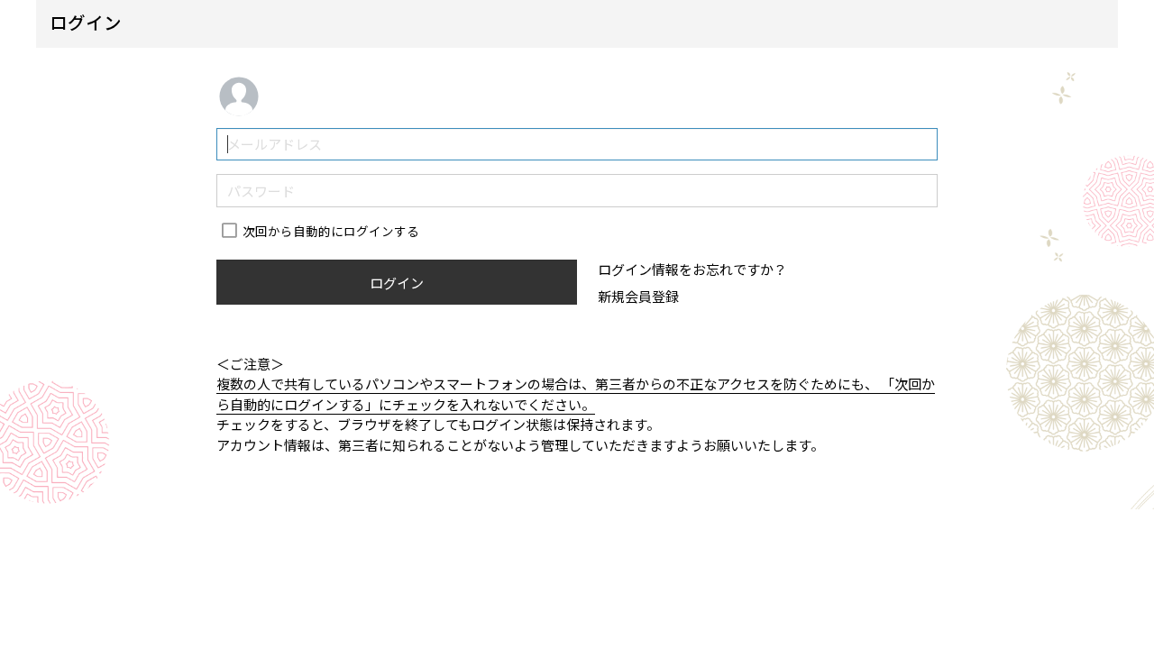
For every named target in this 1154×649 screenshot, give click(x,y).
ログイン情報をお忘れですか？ (692, 269)
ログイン (397, 282)
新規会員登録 (638, 296)
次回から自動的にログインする (331, 231)
